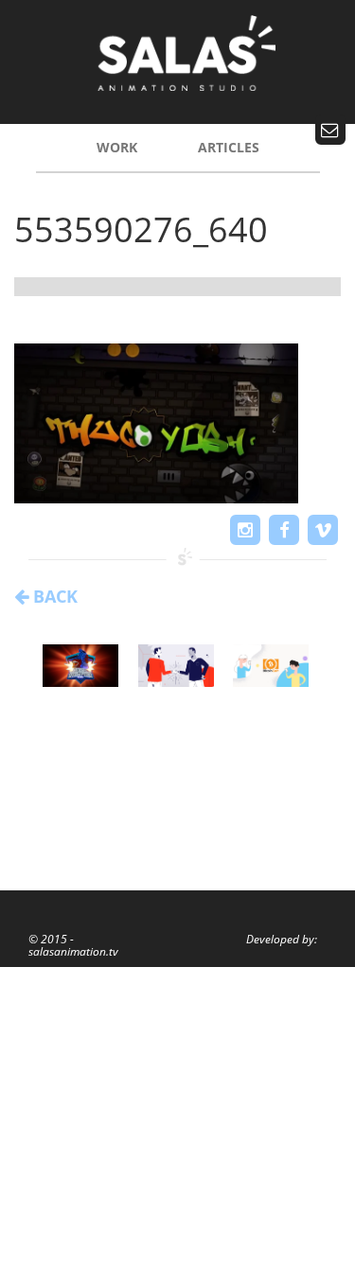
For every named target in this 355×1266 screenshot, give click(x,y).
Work (117, 147)
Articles (228, 147)
